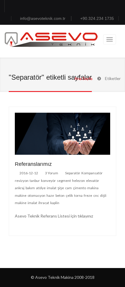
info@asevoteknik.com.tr (43, 18)
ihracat (44, 203)
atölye (41, 188)
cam (68, 188)
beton (60, 195)
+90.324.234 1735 (97, 18)
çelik (70, 195)
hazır (51, 195)
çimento (80, 188)
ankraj (20, 188)
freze (88, 195)
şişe (61, 188)
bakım (30, 188)
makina (93, 188)
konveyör (48, 180)
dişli (103, 195)
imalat (52, 188)
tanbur (35, 180)
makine (21, 195)
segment (64, 180)
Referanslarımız (33, 164)
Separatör (73, 173)
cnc (96, 195)
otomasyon (37, 195)
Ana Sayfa (83, 78)
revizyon (22, 180)
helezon (78, 180)
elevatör (93, 180)
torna (78, 195)
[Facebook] (10, 6)
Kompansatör (92, 173)
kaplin (55, 203)
